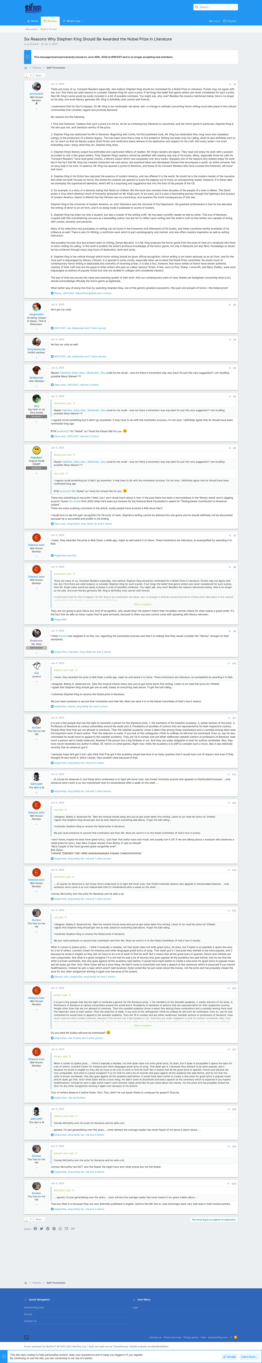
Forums (28, 1314)
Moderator (93, 372)
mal (36, 672)
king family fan (36, 349)
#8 (234, 567)
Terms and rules (172, 1337)
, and (69, 1097)
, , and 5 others (81, 706)
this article (75, 501)
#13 (234, 803)
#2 (234, 304)
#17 (234, 1049)
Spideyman (36, 377)
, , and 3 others (83, 293)
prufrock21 (33, 44)
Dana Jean (78, 372)
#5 (234, 396)
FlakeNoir (65, 372)
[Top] (231, 1337)
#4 (234, 368)
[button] (83, 21)
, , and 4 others (83, 523)
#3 (234, 339)
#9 (234, 631)
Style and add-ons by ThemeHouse (108, 1346)
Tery (102, 372)
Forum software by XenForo (55, 1346)
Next (38, 75)
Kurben (63, 635)
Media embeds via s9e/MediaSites (149, 1346)
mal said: (58, 809)
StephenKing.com (34, 1307)
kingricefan (36, 314)
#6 (234, 448)
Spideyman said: (63, 403)
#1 (235, 84)
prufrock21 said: (63, 573)
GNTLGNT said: (62, 876)
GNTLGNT (36, 783)
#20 (234, 1183)
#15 (234, 910)
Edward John (36, 544)
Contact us (30, 1321)
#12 (234, 774)
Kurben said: (61, 995)
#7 (234, 535)
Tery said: (59, 473)
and (65, 555)
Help (203, 1337)
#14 (234, 870)
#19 (234, 1146)
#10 (234, 663)
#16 (234, 988)
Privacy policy (191, 1337)
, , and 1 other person (80, 328)
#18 (234, 1109)
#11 (234, 718)
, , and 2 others (82, 651)
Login (135, 1307)
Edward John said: (64, 670)
